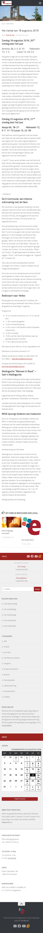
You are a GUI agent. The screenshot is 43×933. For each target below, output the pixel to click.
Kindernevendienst (11, 669)
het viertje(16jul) (28, 540)
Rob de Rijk (10, 35)
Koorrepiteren (21, 579)
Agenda (5, 746)
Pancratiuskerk (9, 680)
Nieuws (7, 675)
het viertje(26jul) (10, 620)
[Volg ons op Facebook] (32, 556)
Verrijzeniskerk (9, 691)
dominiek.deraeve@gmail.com (13, 366)
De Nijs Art (25, 921)
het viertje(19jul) (10, 626)
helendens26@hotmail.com (22, 359)
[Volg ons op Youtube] (36, 556)
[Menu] (40, 3)
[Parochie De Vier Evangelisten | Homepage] (8, 3)
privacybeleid (6, 725)
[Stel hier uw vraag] (28, 556)
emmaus (7, 652)
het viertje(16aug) (10, 604)
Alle (3, 24)
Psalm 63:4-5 (7, 822)
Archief (6, 647)
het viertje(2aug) (10, 615)
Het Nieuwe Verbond (12, 658)
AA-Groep (21, 567)
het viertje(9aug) (10, 609)
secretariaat (11, 858)
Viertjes (10, 24)
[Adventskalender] (39, 556)
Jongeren (7, 663)
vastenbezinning (10, 686)
